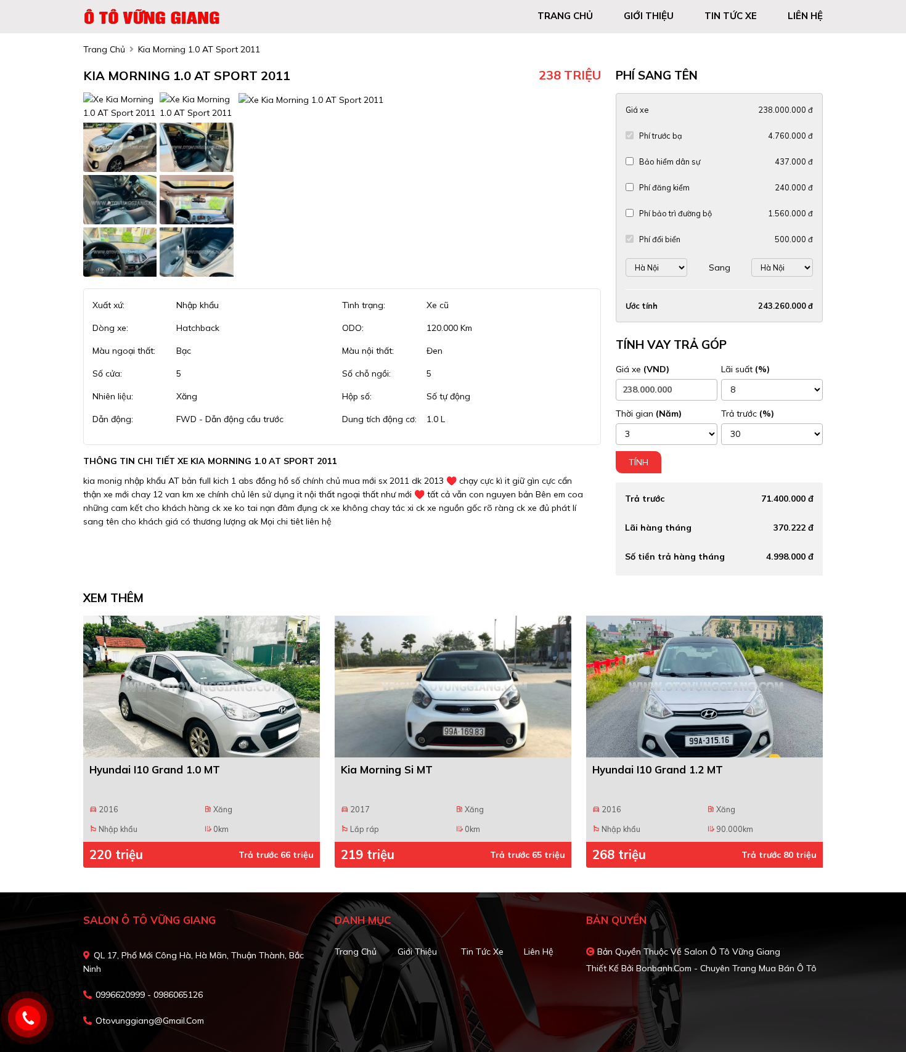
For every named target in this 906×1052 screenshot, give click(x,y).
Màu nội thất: (368, 350)
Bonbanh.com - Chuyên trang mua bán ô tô (726, 968)
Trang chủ (356, 951)
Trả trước (747, 413)
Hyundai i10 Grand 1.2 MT (657, 769)
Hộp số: (357, 396)
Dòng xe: (110, 327)
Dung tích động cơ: (379, 419)
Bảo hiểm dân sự (669, 161)
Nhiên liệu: (112, 396)
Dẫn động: (112, 419)
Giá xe (637, 110)
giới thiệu (649, 16)
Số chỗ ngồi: (366, 373)
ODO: (353, 327)
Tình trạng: (363, 305)
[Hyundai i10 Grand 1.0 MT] (201, 686)
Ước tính (642, 306)
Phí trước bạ (660, 136)
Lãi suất (745, 369)
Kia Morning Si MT (387, 769)
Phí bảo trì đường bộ (675, 213)
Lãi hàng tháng (658, 527)
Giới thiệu (417, 951)
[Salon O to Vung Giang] (154, 15)
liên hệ (805, 16)
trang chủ (565, 16)
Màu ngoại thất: (123, 350)
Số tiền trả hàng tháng (675, 556)
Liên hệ (538, 951)
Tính (638, 462)
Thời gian (649, 413)
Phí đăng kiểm (664, 187)
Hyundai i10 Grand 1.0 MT (154, 769)
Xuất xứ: (108, 305)
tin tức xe (730, 16)
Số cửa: (107, 373)
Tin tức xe (482, 951)
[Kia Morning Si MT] (453, 686)
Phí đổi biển (659, 239)
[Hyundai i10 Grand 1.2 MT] (704, 686)
